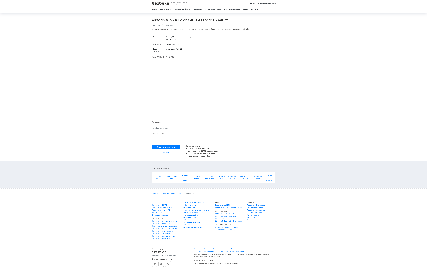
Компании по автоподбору (257, 220)
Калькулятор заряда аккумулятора (165, 228)
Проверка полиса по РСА (161, 210)
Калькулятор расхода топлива (163, 236)
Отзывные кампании (255, 207)
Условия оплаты (237, 249)
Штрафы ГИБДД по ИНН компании (228, 221)
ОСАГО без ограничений (192, 225)
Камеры (245, 9)
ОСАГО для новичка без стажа (195, 227)
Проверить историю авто (256, 210)
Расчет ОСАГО (166, 9)
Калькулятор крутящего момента (164, 221)
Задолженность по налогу (225, 230)
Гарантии (248, 249)
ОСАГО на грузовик (190, 217)
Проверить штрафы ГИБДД (225, 213)
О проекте (198, 249)
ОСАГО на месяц (189, 205)
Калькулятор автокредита (162, 238)
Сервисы (254, 9)
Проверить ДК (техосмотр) (257, 205)
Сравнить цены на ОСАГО (162, 207)
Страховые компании (160, 215)
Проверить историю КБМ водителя (228, 207)
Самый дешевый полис (192, 215)
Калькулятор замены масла (162, 231)
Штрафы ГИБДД (214, 9)
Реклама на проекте (221, 249)
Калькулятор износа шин (161, 223)
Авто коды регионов (254, 215)
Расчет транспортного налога (226, 227)
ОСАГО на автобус (190, 220)
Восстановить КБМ (222, 205)
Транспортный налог (182, 9)
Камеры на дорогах (269, 177)
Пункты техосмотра (232, 9)
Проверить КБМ (199, 9)
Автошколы (251, 217)
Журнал (155, 9)
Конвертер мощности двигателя (164, 226)
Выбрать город (157, 212)
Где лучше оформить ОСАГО (194, 212)
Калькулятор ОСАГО (159, 205)
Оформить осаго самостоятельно (196, 210)
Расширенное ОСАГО (191, 222)
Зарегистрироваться (267, 4)
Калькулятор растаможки (161, 233)
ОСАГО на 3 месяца (190, 207)
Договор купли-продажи (185, 177)
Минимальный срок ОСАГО (193, 202)
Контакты (207, 249)
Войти (252, 4)
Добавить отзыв (160, 128)
